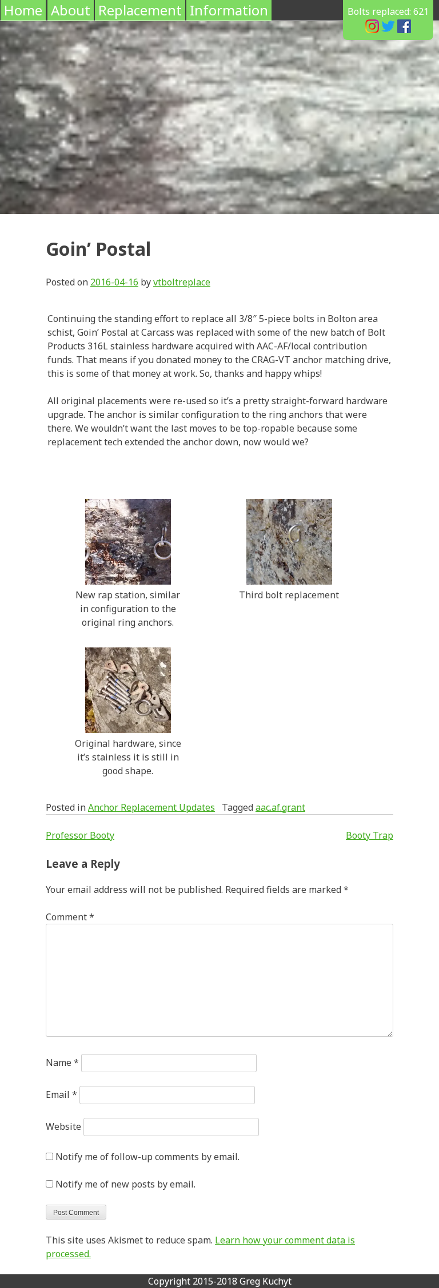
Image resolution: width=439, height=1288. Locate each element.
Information (229, 10)
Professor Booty (80, 835)
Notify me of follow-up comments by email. (147, 1156)
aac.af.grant (280, 807)
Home (23, 10)
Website (63, 1126)
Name (62, 1062)
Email (61, 1094)
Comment (70, 917)
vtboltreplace (181, 282)
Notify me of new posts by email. (125, 1184)
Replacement (140, 10)
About (70, 10)
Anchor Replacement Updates (151, 807)
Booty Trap (369, 835)
